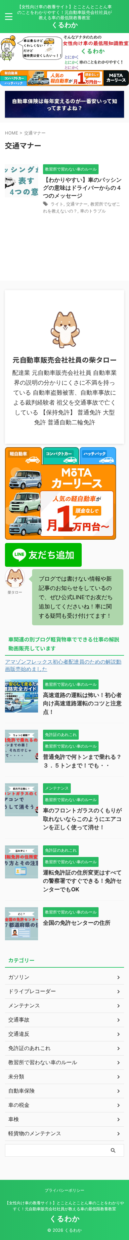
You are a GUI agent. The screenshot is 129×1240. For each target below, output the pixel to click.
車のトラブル (93, 210)
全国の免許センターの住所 (76, 922)
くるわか (64, 25)
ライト (57, 204)
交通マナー (77, 204)
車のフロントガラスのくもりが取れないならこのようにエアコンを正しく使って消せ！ (82, 819)
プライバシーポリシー (64, 1190)
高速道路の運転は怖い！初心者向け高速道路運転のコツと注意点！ (82, 703)
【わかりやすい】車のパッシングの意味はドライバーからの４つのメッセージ (82, 187)
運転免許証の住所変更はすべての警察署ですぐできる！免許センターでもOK (82, 881)
